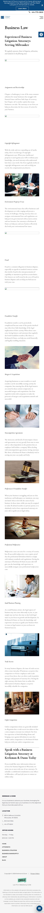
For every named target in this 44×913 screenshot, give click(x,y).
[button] (41, 34)
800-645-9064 (8, 821)
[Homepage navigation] (5, 17)
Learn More (22, 8)
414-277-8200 (8, 824)
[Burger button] (41, 17)
